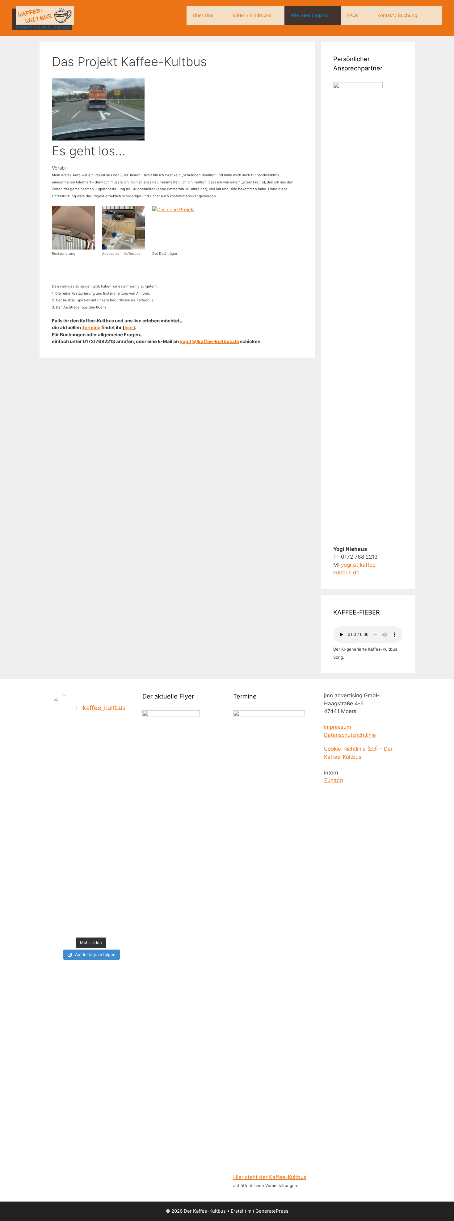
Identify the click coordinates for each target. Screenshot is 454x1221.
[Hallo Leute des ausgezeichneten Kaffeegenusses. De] (80, 821)
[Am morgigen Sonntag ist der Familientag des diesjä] (101, 830)
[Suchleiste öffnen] (432, 15)
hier (128, 327)
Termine (91, 327)
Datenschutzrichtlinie (350, 735)
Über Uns (203, 15)
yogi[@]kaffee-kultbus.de (209, 341)
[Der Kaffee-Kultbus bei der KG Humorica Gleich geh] (121, 783)
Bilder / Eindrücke (252, 15)
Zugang (333, 780)
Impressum (337, 727)
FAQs (352, 15)
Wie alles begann (309, 15)
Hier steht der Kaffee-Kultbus (269, 1177)
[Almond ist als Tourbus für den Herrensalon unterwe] (60, 813)
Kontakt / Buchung (397, 15)
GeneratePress (271, 1211)
